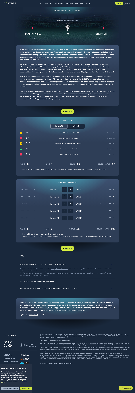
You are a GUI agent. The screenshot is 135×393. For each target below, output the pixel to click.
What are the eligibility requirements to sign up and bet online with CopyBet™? (49, 289)
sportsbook (33, 315)
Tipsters (59, 3)
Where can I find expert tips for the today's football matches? (43, 264)
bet (21, 310)
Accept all (26, 388)
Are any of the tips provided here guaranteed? (37, 282)
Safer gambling (9, 358)
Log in (127, 3)
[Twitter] (5, 345)
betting (88, 303)
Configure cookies (10, 388)
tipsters (105, 303)
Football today (83, 3)
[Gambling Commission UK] (24, 355)
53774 (124, 334)
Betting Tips (46, 3)
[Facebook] (10, 345)
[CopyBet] (10, 3)
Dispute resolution (11, 361)
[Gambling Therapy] (24, 359)
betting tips (75, 273)
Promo (69, 3)
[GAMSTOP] (24, 363)
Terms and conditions (8, 355)
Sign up (119, 3)
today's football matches (59, 269)
